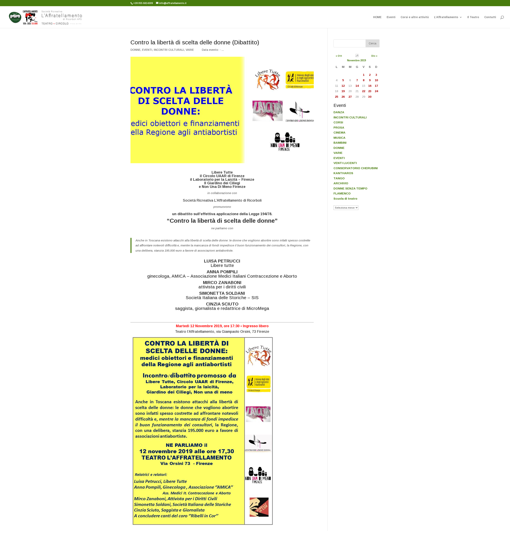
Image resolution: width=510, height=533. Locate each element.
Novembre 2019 (356, 60)
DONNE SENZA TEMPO (350, 188)
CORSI (338, 122)
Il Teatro (473, 17)
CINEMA (339, 132)
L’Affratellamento (446, 17)
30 (369, 96)
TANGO (339, 178)
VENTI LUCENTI (345, 163)
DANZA (338, 112)
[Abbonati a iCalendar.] (357, 56)
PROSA (338, 127)
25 (336, 96)
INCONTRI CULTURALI (169, 49)
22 (363, 91)
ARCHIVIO (340, 183)
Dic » (374, 56)
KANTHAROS (343, 173)
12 (343, 85)
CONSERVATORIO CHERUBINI (355, 168)
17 (376, 85)
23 (369, 91)
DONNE (135, 49)
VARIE (190, 49)
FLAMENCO (342, 193)
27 (350, 96)
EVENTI (147, 49)
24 (376, 91)
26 (343, 96)
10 (376, 80)
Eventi (391, 17)
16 (369, 85)
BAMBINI (339, 142)
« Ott (339, 56)
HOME (377, 17)
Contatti (490, 17)
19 (343, 91)
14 (357, 85)
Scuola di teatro (345, 198)
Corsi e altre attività (415, 17)
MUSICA (339, 137)
